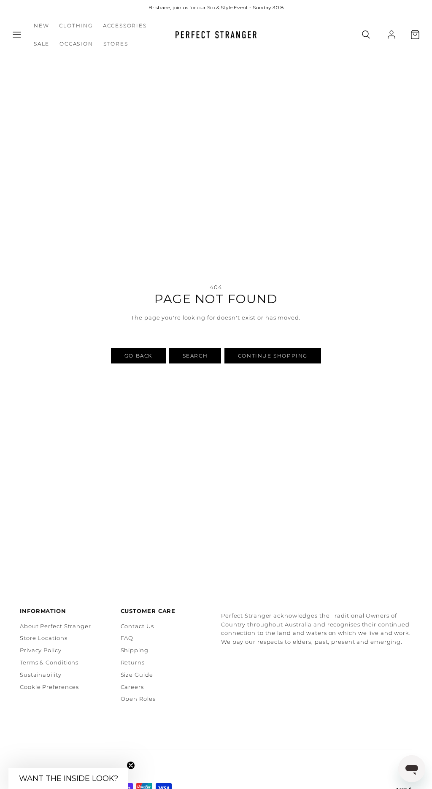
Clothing (75, 25)
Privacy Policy (41, 650)
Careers (132, 686)
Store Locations (44, 637)
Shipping (134, 650)
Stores (115, 44)
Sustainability (41, 674)
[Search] (366, 34)
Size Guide (137, 674)
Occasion (76, 44)
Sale (41, 44)
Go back (138, 355)
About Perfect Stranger (55, 626)
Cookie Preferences (49, 686)
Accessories (125, 25)
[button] (17, 34)
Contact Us (137, 626)
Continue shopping (273, 355)
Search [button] (195, 355)
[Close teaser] (131, 765)
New (41, 25)
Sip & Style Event (227, 7)
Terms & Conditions (49, 662)
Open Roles (138, 698)
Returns (133, 662)
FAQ (127, 637)
